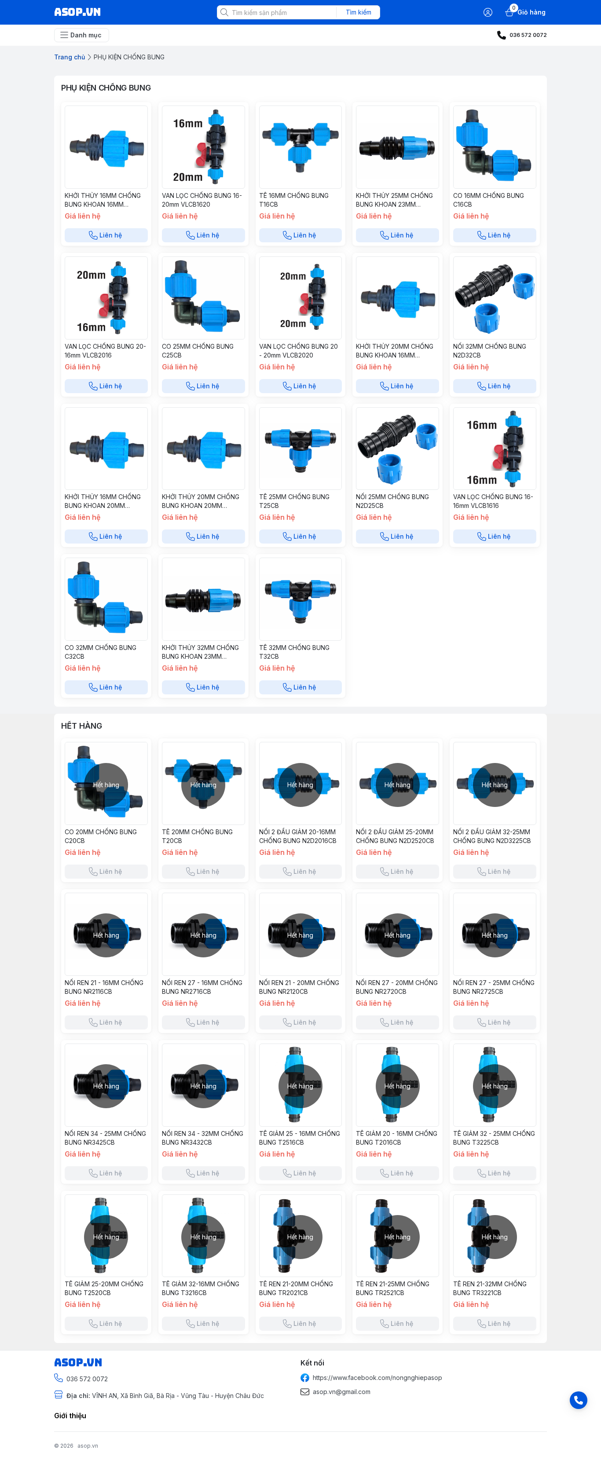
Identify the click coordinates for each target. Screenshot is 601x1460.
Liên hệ (110, 235)
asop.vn (87, 1445)
